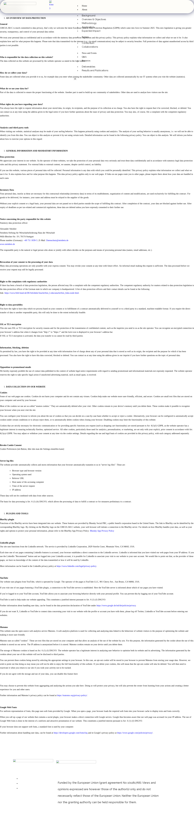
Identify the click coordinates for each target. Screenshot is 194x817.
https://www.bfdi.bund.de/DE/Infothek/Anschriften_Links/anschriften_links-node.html (42, 293)
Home (84, 6)
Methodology (89, 23)
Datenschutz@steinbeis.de (57, 240)
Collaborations (90, 46)
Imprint (23, 783)
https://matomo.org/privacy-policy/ (72, 695)
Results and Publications (95, 70)
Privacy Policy (27, 788)
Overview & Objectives (94, 19)
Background (88, 15)
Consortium (88, 43)
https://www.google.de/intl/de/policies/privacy (116, 605)
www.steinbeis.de (7, 244)
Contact (23, 778)
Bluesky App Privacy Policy (102, 531)
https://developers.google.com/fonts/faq (70, 733)
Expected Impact (91, 31)
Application (88, 27)
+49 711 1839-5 (30, 240)
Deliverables (88, 66)
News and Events (89, 53)
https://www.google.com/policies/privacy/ (135, 733)
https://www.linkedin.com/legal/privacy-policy (76, 566)
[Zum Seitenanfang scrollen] (1, 815)
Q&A (84, 57)
